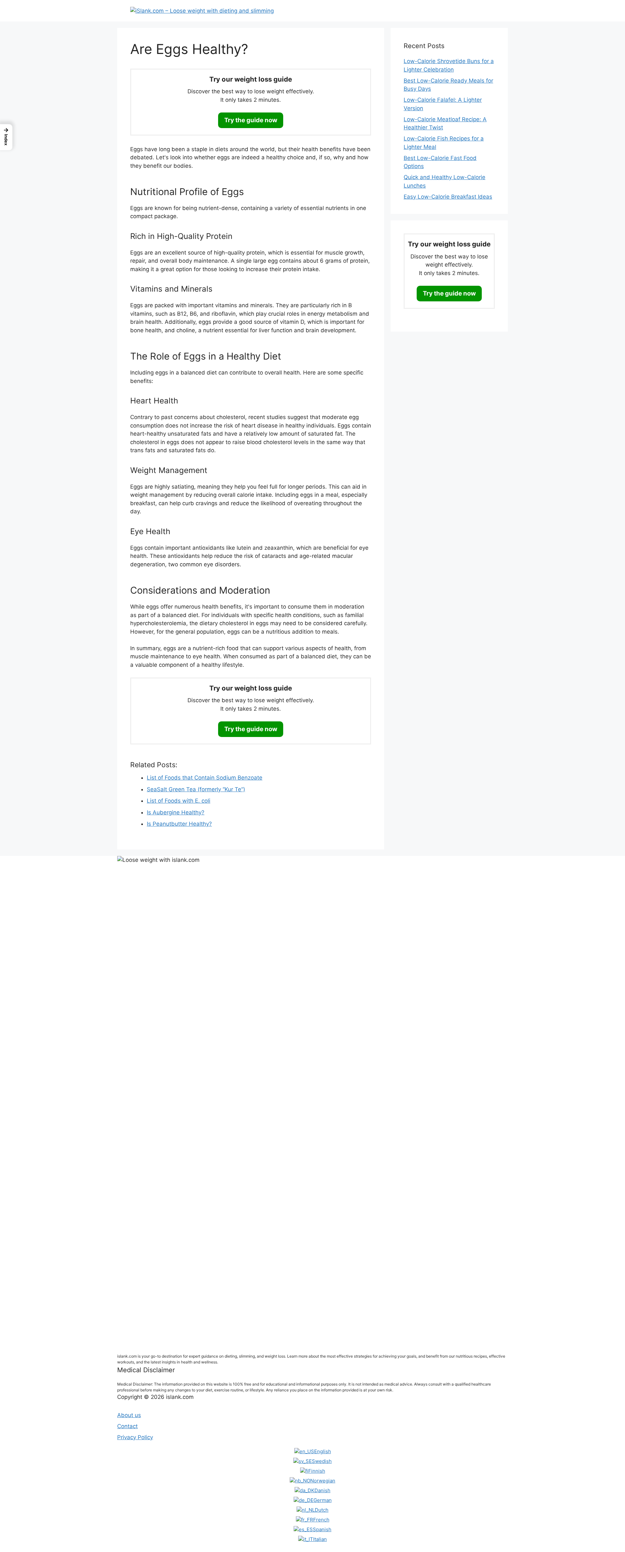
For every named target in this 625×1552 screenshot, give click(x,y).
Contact (127, 1426)
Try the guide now (250, 120)
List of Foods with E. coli (178, 800)
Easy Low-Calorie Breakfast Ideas (448, 196)
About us (129, 1415)
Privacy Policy (135, 1437)
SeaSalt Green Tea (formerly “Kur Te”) (196, 789)
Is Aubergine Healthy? (175, 812)
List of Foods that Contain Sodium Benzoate (204, 777)
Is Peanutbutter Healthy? (179, 824)
